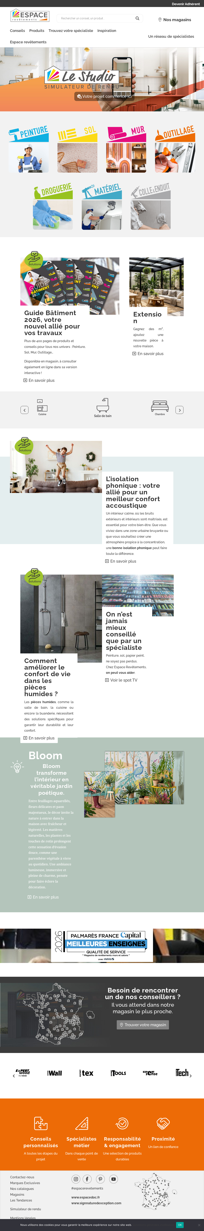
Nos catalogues (22, 1189)
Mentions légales (23, 1218)
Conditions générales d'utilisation (153, 1224)
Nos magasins (177, 19)
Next (179, 410)
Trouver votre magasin (145, 1024)
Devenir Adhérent (186, 4)
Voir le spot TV (123, 680)
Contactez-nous (22, 1177)
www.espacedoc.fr (85, 1197)
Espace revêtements (28, 42)
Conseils (17, 30)
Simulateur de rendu (25, 1209)
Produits (36, 30)
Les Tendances (21, 1200)
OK (180, 1224)
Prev (24, 410)
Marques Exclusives (25, 1183)
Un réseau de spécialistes (171, 36)
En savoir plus (42, 380)
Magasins (17, 1194)
